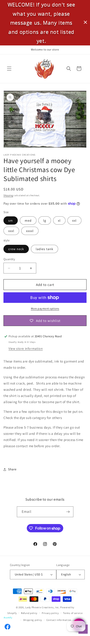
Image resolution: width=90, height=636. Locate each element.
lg (44, 220)
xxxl (11, 231)
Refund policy (29, 613)
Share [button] (12, 469)
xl (59, 220)
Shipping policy (32, 620)
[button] (9, 69)
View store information (26, 348)
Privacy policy (50, 613)
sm (10, 220)
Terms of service (72, 613)
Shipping (8, 195)
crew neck (16, 249)
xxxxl (30, 231)
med (28, 220)
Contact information (58, 620)
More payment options (45, 308)
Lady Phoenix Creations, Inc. (42, 607)
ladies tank (44, 249)
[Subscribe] (68, 511)
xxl (74, 220)
